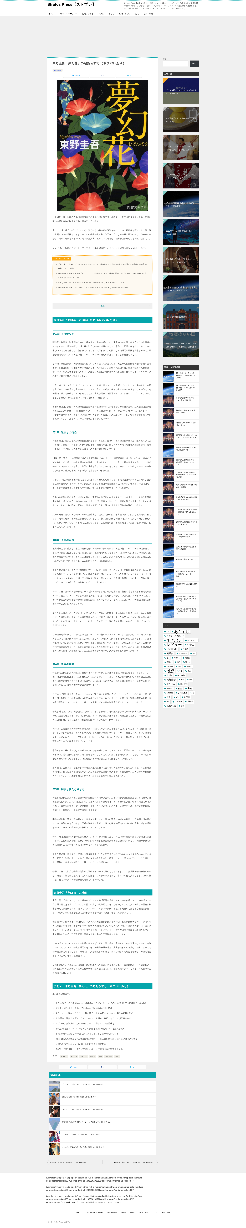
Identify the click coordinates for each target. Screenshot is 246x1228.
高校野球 (171, 706)
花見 (177, 697)
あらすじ (64, 1056)
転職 (168, 701)
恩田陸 (189, 666)
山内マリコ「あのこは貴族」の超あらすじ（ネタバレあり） (83, 1109)
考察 (117, 1056)
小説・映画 (148, 14)
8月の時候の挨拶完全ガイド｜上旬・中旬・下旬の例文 (181, 204)
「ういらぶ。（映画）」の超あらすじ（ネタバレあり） (82, 1134)
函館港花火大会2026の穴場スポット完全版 (186, 411)
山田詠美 (170, 666)
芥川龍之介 (182, 693)
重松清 (190, 701)
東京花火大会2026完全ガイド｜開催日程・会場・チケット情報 (180, 288)
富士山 (187, 662)
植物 (190, 679)
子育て (111, 14)
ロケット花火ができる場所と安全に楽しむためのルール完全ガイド (186, 599)
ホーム (51, 14)
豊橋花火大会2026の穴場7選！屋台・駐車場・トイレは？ (185, 462)
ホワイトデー (192, 640)
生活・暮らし (124, 14)
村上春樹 (181, 675)
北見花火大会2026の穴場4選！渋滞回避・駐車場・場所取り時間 (186, 474)
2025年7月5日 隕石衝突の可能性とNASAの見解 (180, 232)
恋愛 (179, 666)
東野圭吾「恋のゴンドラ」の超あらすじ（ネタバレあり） (134, 1162)
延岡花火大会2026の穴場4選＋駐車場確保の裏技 (186, 536)
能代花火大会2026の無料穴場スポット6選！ (186, 486)
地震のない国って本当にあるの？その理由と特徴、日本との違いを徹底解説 (181, 345)
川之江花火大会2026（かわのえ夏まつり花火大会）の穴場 (186, 436)
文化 (137, 14)
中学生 (101, 14)
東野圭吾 (108, 1056)
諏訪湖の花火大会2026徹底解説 (186, 585)
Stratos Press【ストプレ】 (71, 4)
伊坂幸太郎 (172, 649)
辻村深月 (178, 701)
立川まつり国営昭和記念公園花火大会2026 (186, 548)
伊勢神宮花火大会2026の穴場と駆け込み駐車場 (186, 498)
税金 (180, 688)
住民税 (185, 649)
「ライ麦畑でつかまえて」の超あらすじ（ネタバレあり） (181, 91)
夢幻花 (92, 1056)
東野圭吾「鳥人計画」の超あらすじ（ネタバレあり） (69, 1162)
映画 (189, 671)
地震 (194, 653)
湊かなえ (170, 688)
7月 (168, 631)
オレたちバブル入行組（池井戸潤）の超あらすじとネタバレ (83, 1147)
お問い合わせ (87, 14)
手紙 (180, 671)
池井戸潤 (183, 684)
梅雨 (182, 679)
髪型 (182, 706)
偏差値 (170, 653)
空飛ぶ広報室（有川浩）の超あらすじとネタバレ (79, 1097)
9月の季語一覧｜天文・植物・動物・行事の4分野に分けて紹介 (186, 375)
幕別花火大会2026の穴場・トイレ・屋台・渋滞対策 (186, 399)
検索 (164, 59)
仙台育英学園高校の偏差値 (176, 317)
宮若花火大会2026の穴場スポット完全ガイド (186, 523)
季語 (178, 662)
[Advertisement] (123, 35)
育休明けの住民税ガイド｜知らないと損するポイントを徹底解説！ (181, 260)
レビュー (84, 1056)
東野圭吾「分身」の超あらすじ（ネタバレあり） (181, 120)
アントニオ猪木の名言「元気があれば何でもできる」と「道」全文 (181, 148)
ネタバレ (74, 1056)
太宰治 (187, 658)
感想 (100, 1056)
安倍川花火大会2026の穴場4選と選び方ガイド (186, 449)
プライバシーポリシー (68, 14)
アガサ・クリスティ (175, 636)
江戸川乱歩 (171, 684)
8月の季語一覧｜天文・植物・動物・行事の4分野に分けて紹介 (186, 388)
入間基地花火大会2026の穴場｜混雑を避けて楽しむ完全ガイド (186, 512)
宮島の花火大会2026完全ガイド (186, 560)
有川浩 (169, 675)
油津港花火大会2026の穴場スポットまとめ (186, 424)
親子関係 (187, 697)
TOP (62, 1202)
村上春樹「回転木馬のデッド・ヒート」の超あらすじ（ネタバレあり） (87, 1122)
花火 (168, 697)
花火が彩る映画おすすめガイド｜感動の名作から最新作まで (186, 611)
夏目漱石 (177, 658)
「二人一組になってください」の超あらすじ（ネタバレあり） (181, 176)
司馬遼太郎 (183, 653)
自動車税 (170, 693)
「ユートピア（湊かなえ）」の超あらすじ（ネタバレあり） (83, 1084)
